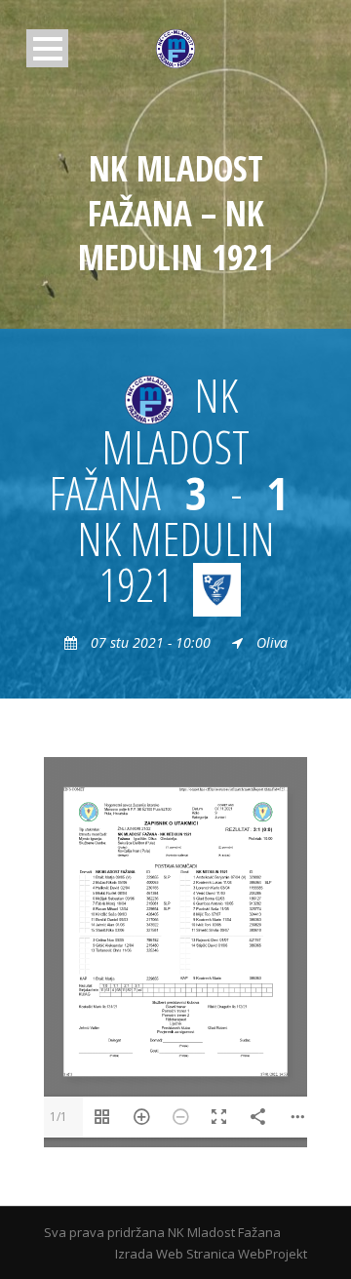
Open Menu (47, 48)
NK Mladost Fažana (224, 1232)
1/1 (58, 1116)
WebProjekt (272, 1253)
